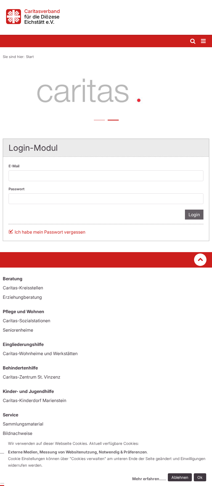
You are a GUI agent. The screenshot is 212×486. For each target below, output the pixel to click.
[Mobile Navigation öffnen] (203, 41)
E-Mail (14, 166)
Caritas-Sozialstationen (26, 320)
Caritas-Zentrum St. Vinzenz (31, 377)
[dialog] (108, 462)
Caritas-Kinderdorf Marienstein (34, 400)
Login (194, 214)
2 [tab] (112, 120)
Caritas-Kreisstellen (23, 287)
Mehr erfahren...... (149, 478)
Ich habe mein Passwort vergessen (50, 232)
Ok (200, 477)
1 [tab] (99, 120)
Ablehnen (179, 477)
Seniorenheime (18, 330)
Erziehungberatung (22, 297)
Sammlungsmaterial (23, 424)
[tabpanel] (106, 91)
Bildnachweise (17, 433)
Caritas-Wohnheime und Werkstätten (40, 353)
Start (30, 56)
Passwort (17, 189)
